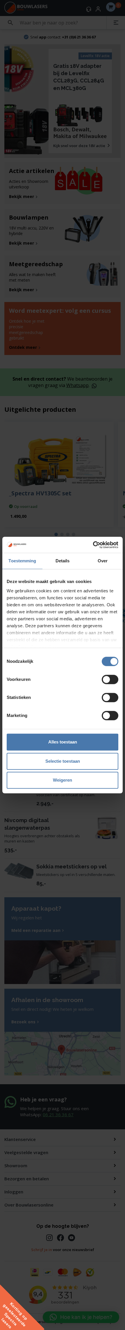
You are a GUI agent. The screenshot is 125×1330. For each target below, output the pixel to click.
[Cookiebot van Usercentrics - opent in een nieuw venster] (92, 545)
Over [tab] (103, 560)
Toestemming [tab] (22, 560)
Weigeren (62, 780)
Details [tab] (63, 560)
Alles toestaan (62, 741)
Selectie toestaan (62, 761)
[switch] (110, 679)
